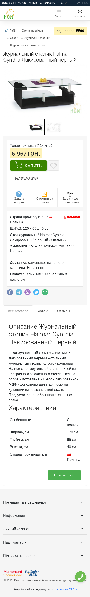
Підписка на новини (19, 555)
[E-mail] (45, 293)
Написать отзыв (64, 475)
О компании (47, 3)
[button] (82, 68)
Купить (33, 165)
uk (79, 3)
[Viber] (27, 293)
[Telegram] (19, 293)
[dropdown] (80, 576)
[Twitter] (36, 293)
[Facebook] (10, 293)
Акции (33, 3)
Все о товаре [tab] (18, 311)
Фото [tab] (43, 311)
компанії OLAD (67, 589)
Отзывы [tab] (63, 311)
